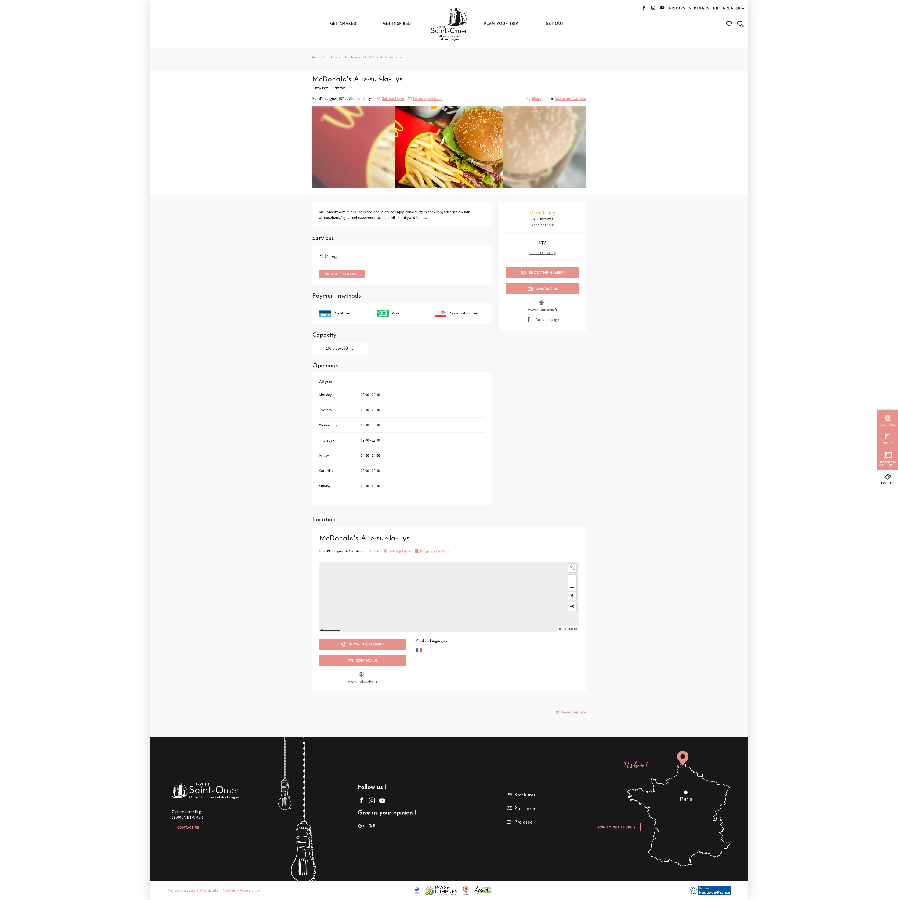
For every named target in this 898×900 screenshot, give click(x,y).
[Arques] (483, 889)
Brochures (524, 795)
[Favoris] (729, 24)
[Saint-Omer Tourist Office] (449, 24)
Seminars (699, 8)
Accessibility (250, 890)
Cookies (229, 890)
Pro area (723, 8)
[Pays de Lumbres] (441, 889)
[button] (740, 24)
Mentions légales (181, 890)
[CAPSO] (417, 889)
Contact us (188, 828)
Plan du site (209, 890)
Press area (525, 808)
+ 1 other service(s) (542, 253)
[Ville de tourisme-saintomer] (466, 889)
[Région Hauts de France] (710, 889)
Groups (677, 8)
